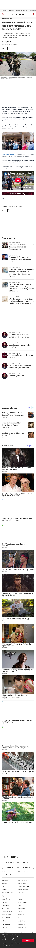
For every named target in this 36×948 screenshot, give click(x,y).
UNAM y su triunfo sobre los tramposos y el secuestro (20, 366)
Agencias (8, 41)
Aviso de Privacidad (7, 875)
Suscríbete (26, 867)
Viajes (20, 905)
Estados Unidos (12, 206)
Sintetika (4, 902)
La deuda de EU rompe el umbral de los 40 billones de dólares (20, 259)
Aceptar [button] (27, 940)
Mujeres (4, 927)
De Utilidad (21, 908)
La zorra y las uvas (16, 376)
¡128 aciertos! (12, 10)
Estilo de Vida (22, 902)
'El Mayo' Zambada (20, 10)
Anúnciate (10, 867)
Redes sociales (23, 889)
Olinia (27, 10)
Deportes (5, 896)
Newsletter (26, 862)
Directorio (4, 872)
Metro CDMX (6, 918)
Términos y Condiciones (24, 872)
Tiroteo (20, 206)
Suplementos (22, 880)
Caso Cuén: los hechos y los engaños (20, 346)
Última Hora (22, 883)
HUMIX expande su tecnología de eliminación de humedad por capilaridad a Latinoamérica (21, 301)
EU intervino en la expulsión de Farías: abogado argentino (21, 336)
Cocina (20, 896)
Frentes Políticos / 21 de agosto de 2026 (21, 356)
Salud (20, 899)
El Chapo (4, 921)
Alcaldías (21, 893)
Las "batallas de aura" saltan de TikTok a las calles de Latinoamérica (21, 247)
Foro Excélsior (6, 908)
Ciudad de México (7, 893)
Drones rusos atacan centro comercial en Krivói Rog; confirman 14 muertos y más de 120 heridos (21, 287)
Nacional (4, 883)
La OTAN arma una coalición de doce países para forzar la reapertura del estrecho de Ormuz (21, 273)
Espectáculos (6, 899)
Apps (20, 911)
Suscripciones (22, 927)
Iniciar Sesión (9, 862)
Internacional (6, 886)
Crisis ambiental (7, 911)
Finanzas (4, 889)
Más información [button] (7, 945)
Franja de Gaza (6, 915)
